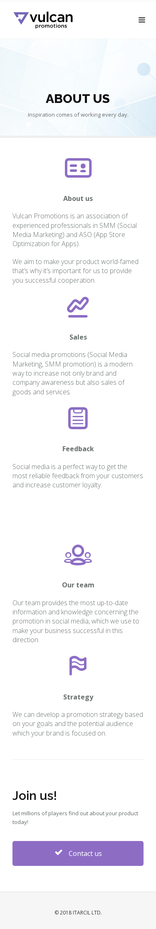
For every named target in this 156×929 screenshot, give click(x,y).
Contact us (84, 853)
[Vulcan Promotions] (47, 20)
